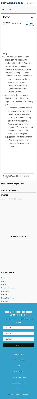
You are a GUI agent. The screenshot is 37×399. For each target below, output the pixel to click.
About (15, 199)
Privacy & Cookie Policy (18, 377)
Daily (18, 388)
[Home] (12, 3)
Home (14, 360)
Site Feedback (18, 371)
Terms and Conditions (18, 383)
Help (18, 365)
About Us (22, 360)
